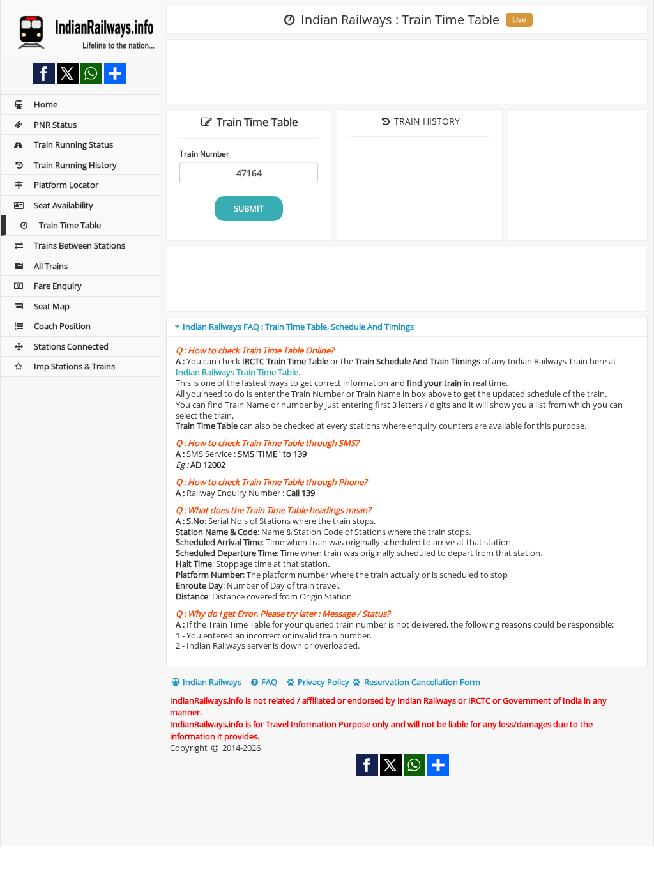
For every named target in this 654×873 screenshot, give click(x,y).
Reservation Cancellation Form (421, 682)
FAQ (268, 682)
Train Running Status (73, 144)
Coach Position (62, 326)
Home (45, 104)
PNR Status (55, 124)
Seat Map (52, 306)
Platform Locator (66, 184)
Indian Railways (211, 682)
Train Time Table (70, 225)
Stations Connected (71, 346)
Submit (249, 208)
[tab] (407, 327)
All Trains (51, 266)
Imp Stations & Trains (74, 366)
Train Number (204, 153)
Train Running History (75, 165)
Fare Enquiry (58, 285)
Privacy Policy (322, 682)
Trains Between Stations (79, 245)
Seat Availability (63, 205)
